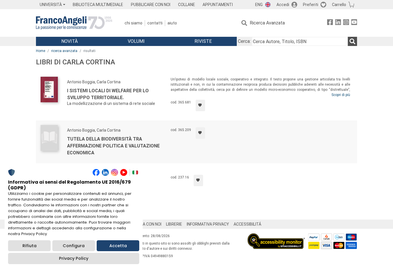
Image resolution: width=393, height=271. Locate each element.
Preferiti (310, 4)
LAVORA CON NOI (145, 224)
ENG (259, 4)
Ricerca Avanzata (267, 23)
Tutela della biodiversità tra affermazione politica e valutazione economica (113, 145)
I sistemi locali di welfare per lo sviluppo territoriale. (108, 94)
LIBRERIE (174, 224)
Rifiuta (29, 246)
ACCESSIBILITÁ (247, 224)
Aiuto (172, 23)
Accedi (282, 4)
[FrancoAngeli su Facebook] (330, 23)
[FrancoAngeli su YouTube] (354, 23)
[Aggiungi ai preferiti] (200, 105)
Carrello (339, 4)
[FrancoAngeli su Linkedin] (338, 23)
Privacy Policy (73, 258)
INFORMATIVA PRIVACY (208, 224)
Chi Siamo (133, 23)
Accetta (118, 246)
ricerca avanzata (64, 51)
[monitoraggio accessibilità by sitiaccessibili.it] (276, 236)
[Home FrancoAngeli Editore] (74, 23)
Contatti (155, 23)
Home (40, 51)
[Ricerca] (352, 41)
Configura (74, 246)
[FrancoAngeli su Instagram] (346, 23)
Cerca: (244, 41)
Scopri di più (340, 95)
